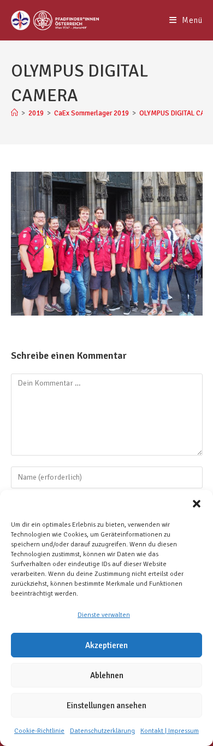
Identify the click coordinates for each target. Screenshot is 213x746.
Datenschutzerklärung (102, 731)
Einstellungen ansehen (106, 705)
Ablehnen (106, 675)
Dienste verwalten (104, 615)
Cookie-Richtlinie (39, 731)
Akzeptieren (106, 645)
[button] (196, 503)
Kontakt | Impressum (169, 731)
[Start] (14, 113)
